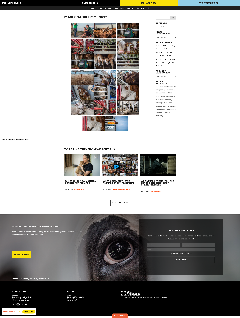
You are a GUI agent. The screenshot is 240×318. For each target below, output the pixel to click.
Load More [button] (118, 203)
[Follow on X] (23, 304)
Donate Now (148, 3)
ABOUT (92, 8)
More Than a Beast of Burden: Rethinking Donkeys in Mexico (165, 100)
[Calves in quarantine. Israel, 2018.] (128, 107)
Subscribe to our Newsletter (22, 297)
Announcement (79, 189)
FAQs (69, 295)
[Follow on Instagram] (16, 304)
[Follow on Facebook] (19, 304)
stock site (126, 189)
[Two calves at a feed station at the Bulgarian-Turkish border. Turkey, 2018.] (82, 77)
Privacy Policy (72, 299)
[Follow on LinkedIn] (13, 304)
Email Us (15, 295)
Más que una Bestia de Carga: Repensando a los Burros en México (166, 90)
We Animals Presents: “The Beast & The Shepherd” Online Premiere (166, 63)
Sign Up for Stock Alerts (20, 299)
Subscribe (89, 3)
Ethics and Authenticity (75, 297)
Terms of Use (72, 301)
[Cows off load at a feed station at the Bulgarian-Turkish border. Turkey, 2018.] (82, 92)
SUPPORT (140, 8)
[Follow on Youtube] (26, 304)
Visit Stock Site (208, 3)
